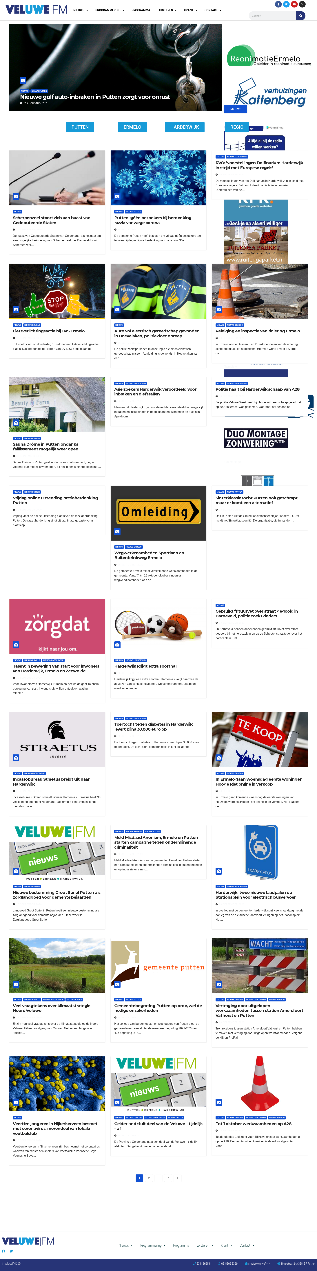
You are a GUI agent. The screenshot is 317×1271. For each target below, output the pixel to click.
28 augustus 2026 (35, 103)
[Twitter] (286, 4)
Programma (141, 10)
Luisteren (165, 10)
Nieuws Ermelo (32, 325)
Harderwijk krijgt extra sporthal (145, 666)
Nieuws (78, 10)
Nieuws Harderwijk (42, 84)
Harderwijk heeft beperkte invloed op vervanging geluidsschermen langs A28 (113, 93)
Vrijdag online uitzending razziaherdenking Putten (55, 500)
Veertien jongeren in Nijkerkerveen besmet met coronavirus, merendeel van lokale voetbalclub (55, 1128)
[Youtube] (294, 4)
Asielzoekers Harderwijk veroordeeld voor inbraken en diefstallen (155, 392)
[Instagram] (302, 4)
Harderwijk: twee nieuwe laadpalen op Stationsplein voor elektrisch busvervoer (256, 895)
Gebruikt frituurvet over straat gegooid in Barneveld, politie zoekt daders (257, 613)
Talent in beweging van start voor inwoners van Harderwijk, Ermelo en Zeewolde (56, 668)
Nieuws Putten (133, 212)
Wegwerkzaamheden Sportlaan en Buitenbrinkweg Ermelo (149, 555)
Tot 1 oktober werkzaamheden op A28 (254, 1123)
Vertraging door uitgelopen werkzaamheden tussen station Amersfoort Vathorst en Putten (259, 1010)
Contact (211, 10)
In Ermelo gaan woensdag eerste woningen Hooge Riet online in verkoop (259, 781)
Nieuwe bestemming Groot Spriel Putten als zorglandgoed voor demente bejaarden (56, 895)
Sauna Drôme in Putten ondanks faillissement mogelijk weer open (45, 447)
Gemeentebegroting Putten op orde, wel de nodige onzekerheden (158, 1008)
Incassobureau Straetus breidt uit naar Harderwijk (51, 781)
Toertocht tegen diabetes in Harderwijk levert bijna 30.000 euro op (153, 727)
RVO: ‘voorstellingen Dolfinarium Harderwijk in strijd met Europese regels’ (259, 165)
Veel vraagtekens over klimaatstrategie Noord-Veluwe (51, 1008)
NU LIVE (235, 109)
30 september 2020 (29, 229)
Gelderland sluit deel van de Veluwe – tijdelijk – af (158, 1126)
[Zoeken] (300, 15)
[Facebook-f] (278, 4)
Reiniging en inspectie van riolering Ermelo (258, 331)
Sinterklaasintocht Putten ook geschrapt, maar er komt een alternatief (257, 500)
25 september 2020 (29, 1140)
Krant (189, 10)
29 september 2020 (29, 510)
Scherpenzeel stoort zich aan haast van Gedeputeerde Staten (51, 220)
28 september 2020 (232, 510)
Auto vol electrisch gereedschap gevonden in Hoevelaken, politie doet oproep (157, 333)
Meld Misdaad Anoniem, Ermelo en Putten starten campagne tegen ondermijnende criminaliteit (156, 842)
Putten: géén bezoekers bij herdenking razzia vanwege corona (153, 220)
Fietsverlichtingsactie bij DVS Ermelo (49, 331)
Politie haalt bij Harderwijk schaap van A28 (258, 389)
